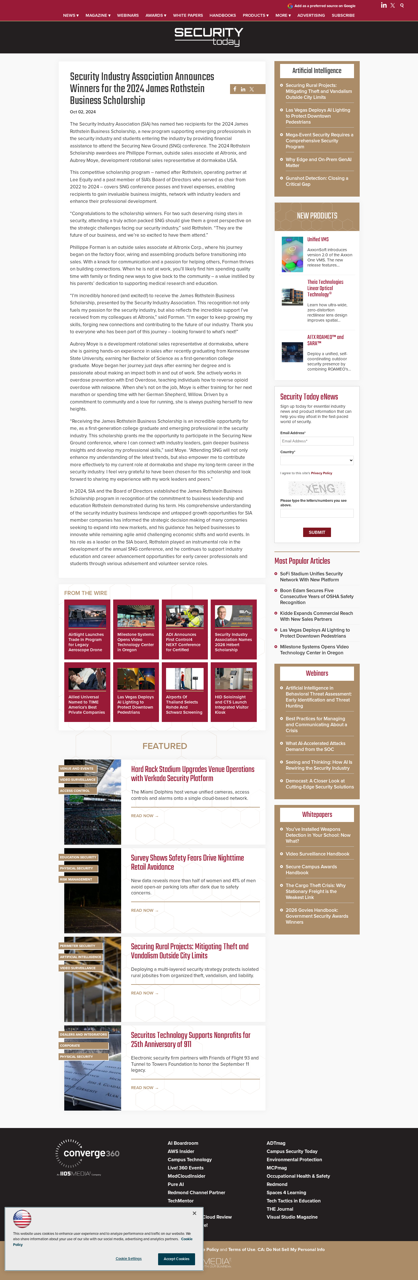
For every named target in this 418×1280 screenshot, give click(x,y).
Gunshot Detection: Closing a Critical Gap (317, 181)
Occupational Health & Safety (298, 1176)
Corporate (70, 1046)
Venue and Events (76, 769)
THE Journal (280, 1209)
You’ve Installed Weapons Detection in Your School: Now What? (318, 835)
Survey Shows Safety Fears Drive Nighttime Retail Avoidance (187, 863)
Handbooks (223, 15)
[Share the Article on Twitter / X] (251, 89)
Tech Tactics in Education (294, 1201)
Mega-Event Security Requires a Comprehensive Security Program (319, 141)
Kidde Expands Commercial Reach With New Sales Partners (316, 616)
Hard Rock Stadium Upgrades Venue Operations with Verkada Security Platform (192, 774)
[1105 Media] (79, 1174)
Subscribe (343, 15)
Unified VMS (318, 239)
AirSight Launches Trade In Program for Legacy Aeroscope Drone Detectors (86, 644)
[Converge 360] (87, 1154)
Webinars (128, 15)
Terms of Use (241, 1249)
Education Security (78, 857)
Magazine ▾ (98, 15)
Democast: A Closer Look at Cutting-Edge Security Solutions (320, 784)
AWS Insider (181, 1151)
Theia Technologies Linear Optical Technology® (325, 288)
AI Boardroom (183, 1143)
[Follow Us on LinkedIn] (384, 6)
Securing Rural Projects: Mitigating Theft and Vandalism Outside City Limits (190, 951)
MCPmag (277, 1168)
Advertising (311, 15)
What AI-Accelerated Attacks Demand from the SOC (315, 746)
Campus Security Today (292, 1151)
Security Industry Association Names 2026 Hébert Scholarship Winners (233, 644)
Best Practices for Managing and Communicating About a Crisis (316, 725)
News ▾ (71, 15)
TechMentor (181, 1201)
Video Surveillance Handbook (317, 854)
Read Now (142, 815)
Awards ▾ (156, 15)
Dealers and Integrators (83, 1035)
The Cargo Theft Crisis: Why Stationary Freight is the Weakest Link (316, 891)
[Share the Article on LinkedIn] (242, 89)
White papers (188, 15)
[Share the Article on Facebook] (233, 89)
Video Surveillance (78, 780)
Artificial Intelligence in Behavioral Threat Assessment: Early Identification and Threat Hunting (319, 697)
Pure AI (176, 1184)
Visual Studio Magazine (292, 1217)
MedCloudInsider (186, 1176)
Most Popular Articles (302, 561)
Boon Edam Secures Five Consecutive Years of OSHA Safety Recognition (317, 596)
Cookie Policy (205, 1249)
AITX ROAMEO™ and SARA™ (325, 340)
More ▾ (283, 15)
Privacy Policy (321, 473)
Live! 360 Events (186, 1168)
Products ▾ (256, 15)
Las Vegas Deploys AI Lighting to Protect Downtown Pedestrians (135, 704)
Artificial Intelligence (80, 957)
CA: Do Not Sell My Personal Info (291, 1249)
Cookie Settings (129, 1258)
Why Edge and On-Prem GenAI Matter (318, 162)
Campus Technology (190, 1160)
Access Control (75, 791)
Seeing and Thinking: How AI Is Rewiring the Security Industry (319, 765)
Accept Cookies (177, 1259)
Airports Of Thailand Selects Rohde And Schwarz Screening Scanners (184, 707)
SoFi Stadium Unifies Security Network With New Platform (311, 577)
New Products (317, 216)
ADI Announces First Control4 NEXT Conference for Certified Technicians (183, 644)
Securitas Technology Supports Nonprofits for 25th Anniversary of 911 (191, 1040)
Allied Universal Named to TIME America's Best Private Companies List (87, 707)
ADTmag (276, 1143)
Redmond (277, 1184)
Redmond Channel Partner (196, 1193)
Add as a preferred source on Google (325, 6)
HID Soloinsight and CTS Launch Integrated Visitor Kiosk (232, 704)
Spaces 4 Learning (286, 1193)
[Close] (194, 1213)
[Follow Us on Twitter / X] (392, 6)
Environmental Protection (294, 1160)
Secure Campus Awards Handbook (311, 870)
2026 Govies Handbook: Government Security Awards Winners (317, 916)
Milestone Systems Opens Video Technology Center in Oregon (135, 642)
